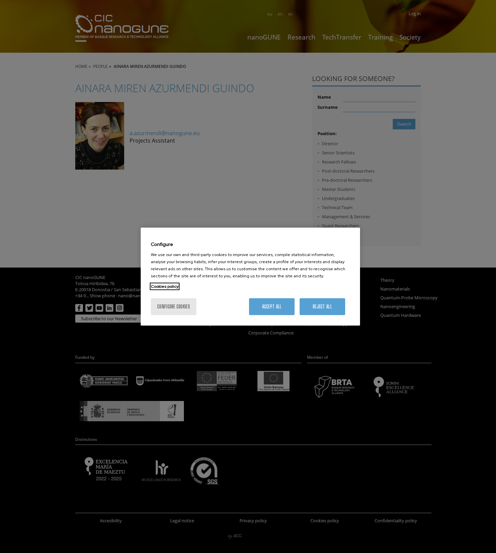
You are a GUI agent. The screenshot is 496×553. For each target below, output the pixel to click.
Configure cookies (173, 306)
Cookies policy (164, 286)
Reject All (322, 306)
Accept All (272, 306)
